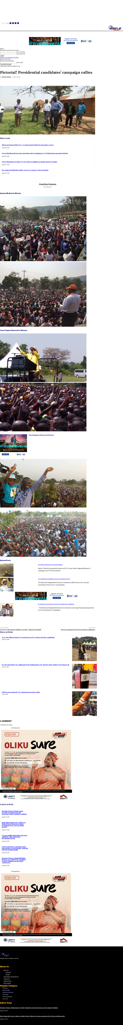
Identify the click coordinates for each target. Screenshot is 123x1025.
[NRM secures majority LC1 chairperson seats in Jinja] (84, 703)
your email (20, 62)
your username (21, 52)
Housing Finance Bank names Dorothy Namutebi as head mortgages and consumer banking (14, 812)
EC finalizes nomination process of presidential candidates (56, 604)
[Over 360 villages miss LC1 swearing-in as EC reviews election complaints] (84, 648)
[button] (86, 33)
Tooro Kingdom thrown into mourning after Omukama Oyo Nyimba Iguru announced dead (35, 153)
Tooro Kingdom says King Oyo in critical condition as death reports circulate (29, 162)
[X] (18, 23)
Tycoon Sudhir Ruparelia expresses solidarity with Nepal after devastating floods (14, 837)
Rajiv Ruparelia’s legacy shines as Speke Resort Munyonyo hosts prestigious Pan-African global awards (14, 825)
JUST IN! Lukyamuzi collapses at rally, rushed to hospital (20, 630)
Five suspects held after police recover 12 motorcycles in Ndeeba (25, 170)
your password (21, 54)
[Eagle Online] (115, 28)
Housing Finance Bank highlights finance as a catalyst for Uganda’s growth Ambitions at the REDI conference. (14, 860)
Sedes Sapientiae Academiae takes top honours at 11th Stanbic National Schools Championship (15, 848)
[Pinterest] (79, 81)
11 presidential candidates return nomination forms (54, 579)
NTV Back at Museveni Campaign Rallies (50, 564)
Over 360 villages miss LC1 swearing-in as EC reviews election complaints (28, 637)
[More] (92, 81)
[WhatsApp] (85, 81)
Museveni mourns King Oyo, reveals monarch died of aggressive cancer (28, 145)
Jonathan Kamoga (6, 77)
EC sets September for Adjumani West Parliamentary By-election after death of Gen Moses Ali (35, 665)
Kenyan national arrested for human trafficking (78, 630)
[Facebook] (10, 23)
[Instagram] (13, 23)
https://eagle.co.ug (47, 186)
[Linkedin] (15, 23)
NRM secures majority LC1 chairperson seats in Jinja (21, 692)
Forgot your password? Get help (9, 57)
